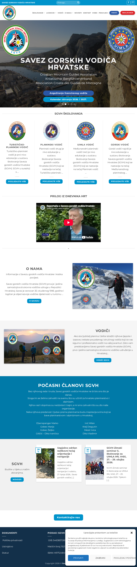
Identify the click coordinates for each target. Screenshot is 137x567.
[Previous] (6, 64)
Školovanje (37, 13)
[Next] (130, 64)
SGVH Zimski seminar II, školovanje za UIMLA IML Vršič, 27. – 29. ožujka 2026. (116, 455)
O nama (68, 13)
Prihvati (78, 558)
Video (94, 13)
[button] (131, 532)
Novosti (78, 13)
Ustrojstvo (7, 546)
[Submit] (78, 3)
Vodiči (60, 13)
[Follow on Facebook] (129, 3)
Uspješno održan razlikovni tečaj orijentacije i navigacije (67, 452)
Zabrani (100, 558)
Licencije (50, 13)
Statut (5, 553)
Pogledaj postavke (123, 558)
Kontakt (87, 13)
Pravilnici (103, 13)
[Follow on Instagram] (133, 3)
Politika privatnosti (12, 540)
